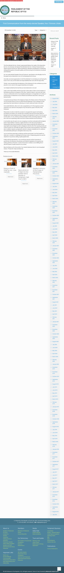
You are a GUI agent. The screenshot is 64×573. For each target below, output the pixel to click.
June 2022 (54, 268)
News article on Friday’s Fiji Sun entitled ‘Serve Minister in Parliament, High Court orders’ (23, 174)
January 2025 (55, 163)
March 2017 (55, 484)
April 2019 (54, 396)
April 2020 (54, 353)
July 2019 (54, 387)
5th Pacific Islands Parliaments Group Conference (22, 554)
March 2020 (55, 356)
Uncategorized (55, 87)
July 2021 (54, 305)
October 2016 (55, 504)
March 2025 (55, 156)
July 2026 (54, 101)
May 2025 (54, 150)
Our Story (5, 532)
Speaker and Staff (7, 545)
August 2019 (55, 384)
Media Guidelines (37, 534)
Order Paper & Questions (53, 534)
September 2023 (55, 219)
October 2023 (55, 215)
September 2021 (55, 298)
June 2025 (54, 147)
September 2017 (55, 465)
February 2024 (54, 202)
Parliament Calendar (8, 542)
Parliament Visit (54, 80)
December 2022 (54, 249)
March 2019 (55, 399)
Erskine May (6, 563)
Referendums (21, 545)
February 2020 (54, 360)
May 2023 (54, 232)
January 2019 (55, 406)
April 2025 (54, 153)
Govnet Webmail (7, 556)
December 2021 (54, 286)
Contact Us (5, 534)
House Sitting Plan (22, 534)
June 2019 (54, 390)
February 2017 (54, 488)
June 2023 (54, 229)
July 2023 (54, 226)
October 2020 (55, 334)
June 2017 (54, 475)
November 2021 (54, 290)
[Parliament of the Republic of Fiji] (22, 10)
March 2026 (55, 113)
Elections (20, 544)
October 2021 (55, 294)
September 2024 (55, 179)
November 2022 (54, 254)
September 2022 (55, 261)
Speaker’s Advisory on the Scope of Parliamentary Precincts (39, 171)
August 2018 (55, 426)
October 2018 (55, 419)
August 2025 (55, 141)
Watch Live (5, 555)
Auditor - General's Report (53, 532)
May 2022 (54, 271)
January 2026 (55, 121)
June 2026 (54, 104)
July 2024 (54, 186)
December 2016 (54, 495)
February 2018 (54, 445)
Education (5, 540)
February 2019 (54, 403)
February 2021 (54, 317)
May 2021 (54, 311)
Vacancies (5, 537)
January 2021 (55, 321)
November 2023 (54, 211)
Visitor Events (36, 542)
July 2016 (54, 514)
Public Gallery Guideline (8, 543)
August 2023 (55, 223)
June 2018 (54, 432)
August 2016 (55, 511)
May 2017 (54, 478)
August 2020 (55, 341)
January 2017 (55, 491)
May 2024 (54, 192)
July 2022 (54, 265)
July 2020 (54, 344)
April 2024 (54, 195)
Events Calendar (36, 532)
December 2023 (54, 207)
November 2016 (54, 500)
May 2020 (54, 350)
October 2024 (55, 176)
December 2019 (54, 368)
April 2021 (54, 314)
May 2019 (54, 393)
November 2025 (54, 129)
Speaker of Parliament (8, 530)
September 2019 (55, 380)
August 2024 (55, 183)
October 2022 (55, 258)
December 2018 (54, 410)
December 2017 (54, 453)
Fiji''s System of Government (24, 540)
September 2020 (55, 337)
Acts (48, 538)
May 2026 (54, 107)
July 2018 (54, 429)
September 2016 (55, 507)
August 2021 (55, 302)
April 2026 (54, 110)
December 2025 (54, 125)
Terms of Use (36, 571)
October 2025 (55, 133)
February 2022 (54, 281)
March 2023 (55, 238)
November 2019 (54, 372)
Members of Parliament (23, 530)
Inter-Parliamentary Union (9, 561)
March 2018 (55, 441)
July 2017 (54, 472)
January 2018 (55, 449)
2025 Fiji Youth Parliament (24, 557)
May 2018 (54, 435)
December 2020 (54, 325)
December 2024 (54, 167)
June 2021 (54, 308)
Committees (50, 530)
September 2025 (55, 137)
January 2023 (55, 245)
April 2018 (54, 438)
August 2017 (55, 469)
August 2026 (55, 98)
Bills (48, 537)
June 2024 (54, 189)
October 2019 (55, 376)
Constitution (21, 542)
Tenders (5, 535)
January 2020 (55, 364)
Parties (19, 532)
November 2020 (54, 330)
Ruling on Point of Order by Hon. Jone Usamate (10, 170)
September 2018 (55, 422)
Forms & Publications (52, 548)
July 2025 (54, 144)
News (53, 77)
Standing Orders (51, 535)
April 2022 (54, 274)
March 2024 (55, 198)
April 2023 (54, 235)
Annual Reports (51, 540)
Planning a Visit (36, 540)
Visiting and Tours (7, 538)
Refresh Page (59, 1)
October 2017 (55, 461)
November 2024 (54, 172)
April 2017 (54, 481)
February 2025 (54, 159)
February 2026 (54, 117)
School (54, 84)
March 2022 (55, 277)
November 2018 (54, 415)
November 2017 (54, 457)
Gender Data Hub (51, 542)
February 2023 (54, 241)
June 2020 (54, 347)
